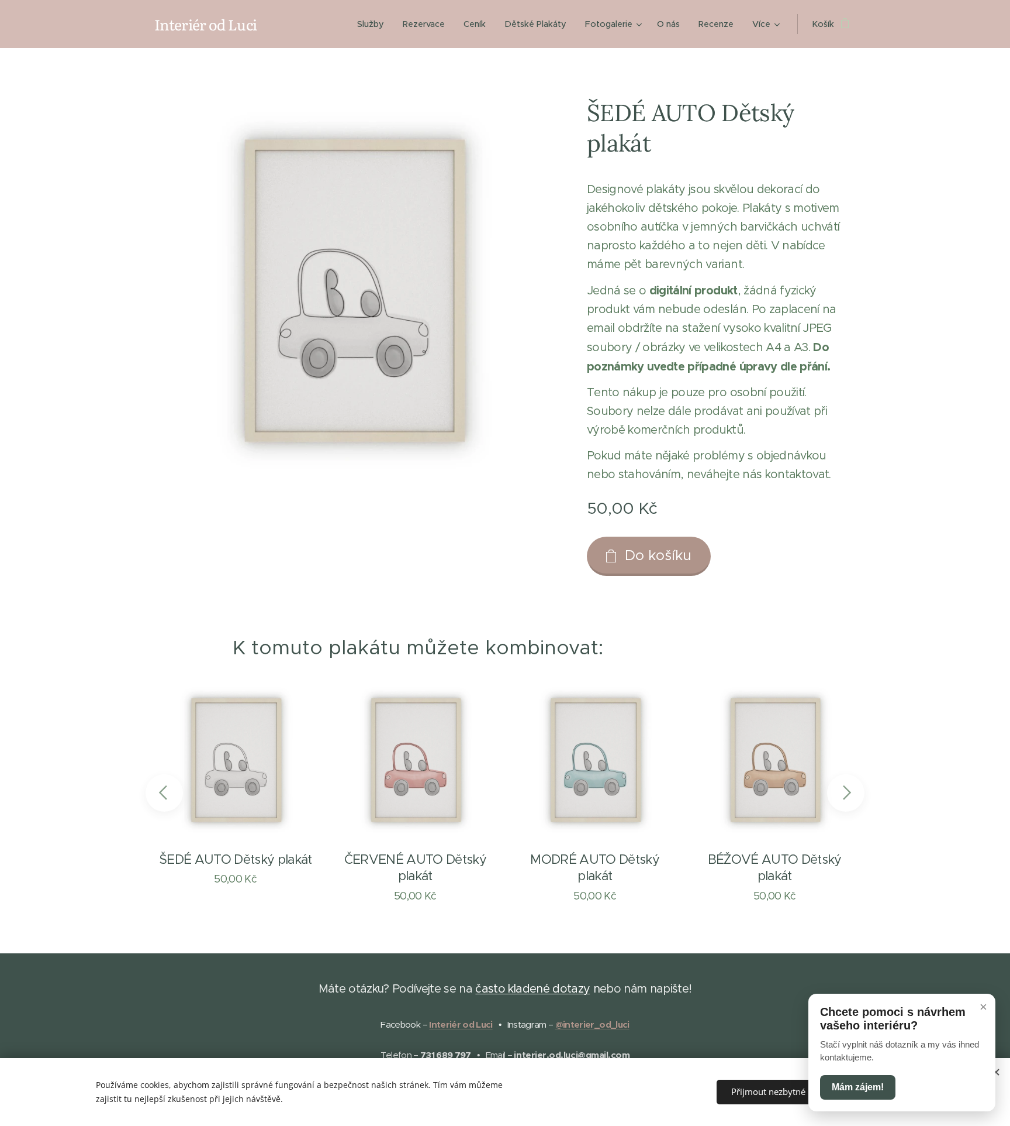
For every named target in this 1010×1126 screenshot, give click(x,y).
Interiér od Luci (460, 1024)
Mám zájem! (858, 1087)
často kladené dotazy (532, 988)
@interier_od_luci (592, 1024)
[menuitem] (373, 24)
